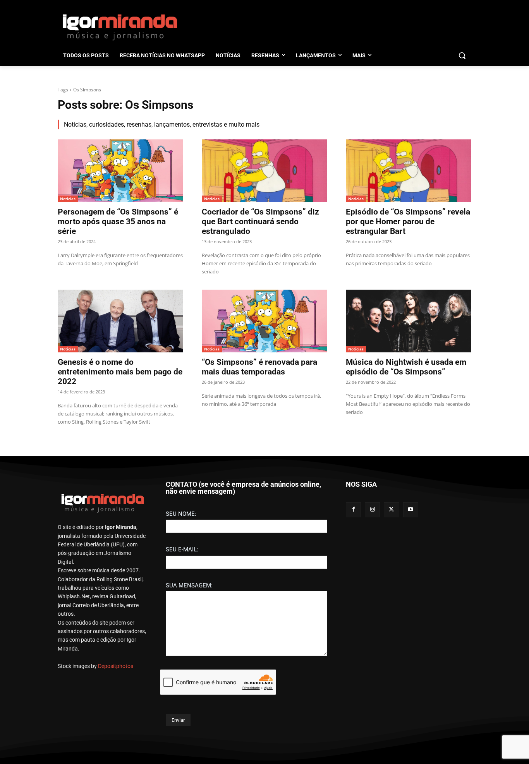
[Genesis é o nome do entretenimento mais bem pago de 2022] (120, 321)
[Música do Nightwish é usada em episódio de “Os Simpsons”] (408, 321)
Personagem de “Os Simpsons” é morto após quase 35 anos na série (118, 221)
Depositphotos (115, 666)
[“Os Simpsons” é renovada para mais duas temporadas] (264, 321)
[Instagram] (372, 509)
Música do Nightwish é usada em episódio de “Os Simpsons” (406, 366)
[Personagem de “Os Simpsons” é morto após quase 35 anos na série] (120, 170)
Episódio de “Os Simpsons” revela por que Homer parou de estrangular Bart (408, 221)
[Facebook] (353, 509)
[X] (391, 509)
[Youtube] (410, 509)
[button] (462, 55)
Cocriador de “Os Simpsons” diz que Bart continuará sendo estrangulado (260, 221)
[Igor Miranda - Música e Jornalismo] (120, 27)
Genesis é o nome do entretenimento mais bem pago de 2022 (120, 371)
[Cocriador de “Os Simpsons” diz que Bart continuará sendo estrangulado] (264, 170)
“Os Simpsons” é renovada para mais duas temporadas (259, 366)
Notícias (68, 198)
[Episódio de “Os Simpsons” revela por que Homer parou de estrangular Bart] (408, 170)
